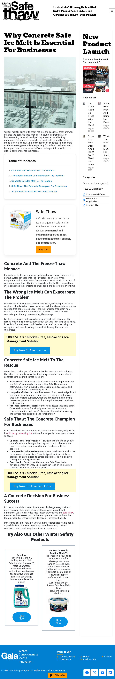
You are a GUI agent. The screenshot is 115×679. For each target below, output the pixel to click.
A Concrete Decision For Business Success (34, 191)
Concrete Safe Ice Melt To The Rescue (31, 181)
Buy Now (43, 249)
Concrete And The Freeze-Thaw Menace (32, 170)
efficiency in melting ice (19, 433)
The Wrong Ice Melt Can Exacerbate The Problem (37, 175)
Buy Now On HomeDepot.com (32, 486)
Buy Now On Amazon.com (30, 350)
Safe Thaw (68, 512)
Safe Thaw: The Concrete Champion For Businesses (39, 186)
